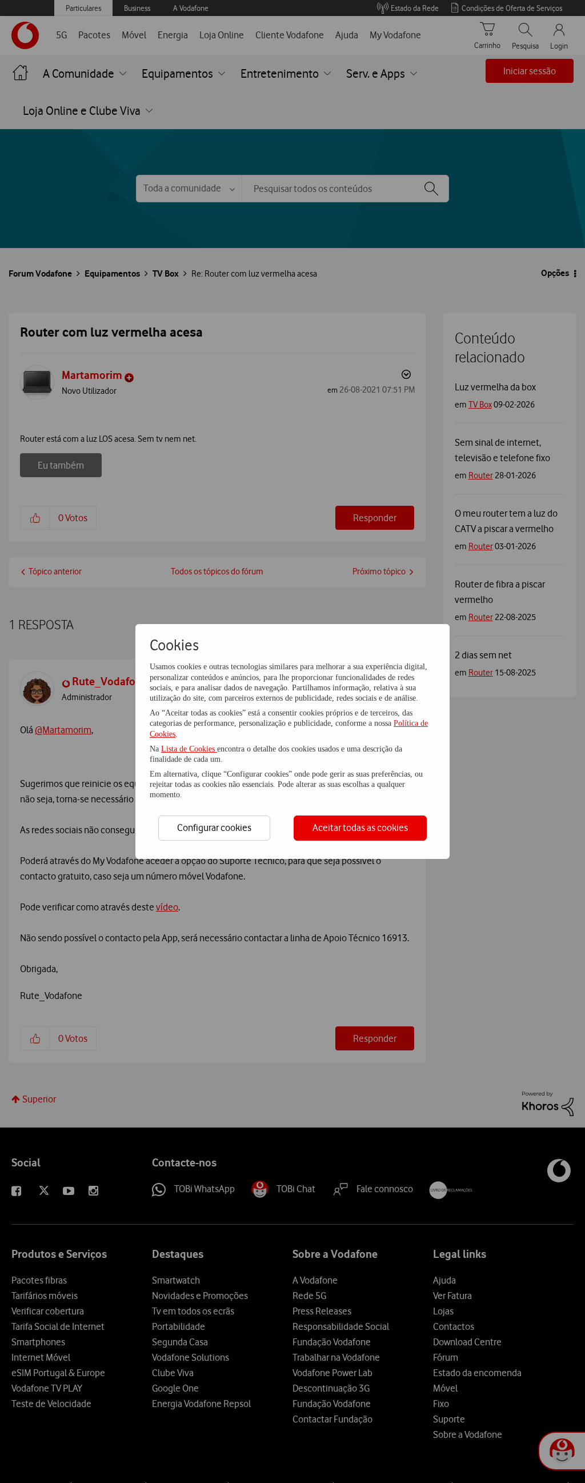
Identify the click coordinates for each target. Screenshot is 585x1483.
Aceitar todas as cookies (360, 827)
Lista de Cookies (189, 749)
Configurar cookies (214, 827)
